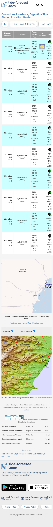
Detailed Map (37, 323)
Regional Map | (16, 323)
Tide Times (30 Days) (23, 24)
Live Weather (38, 453)
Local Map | (27, 323)
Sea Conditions (25, 453)
